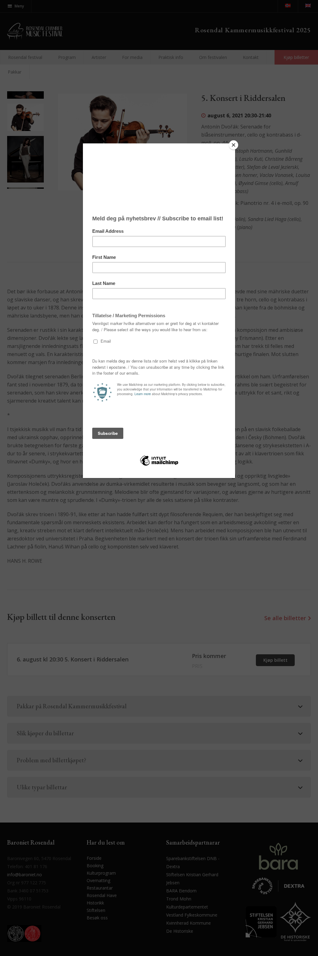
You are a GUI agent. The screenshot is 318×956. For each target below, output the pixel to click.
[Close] (233, 145)
